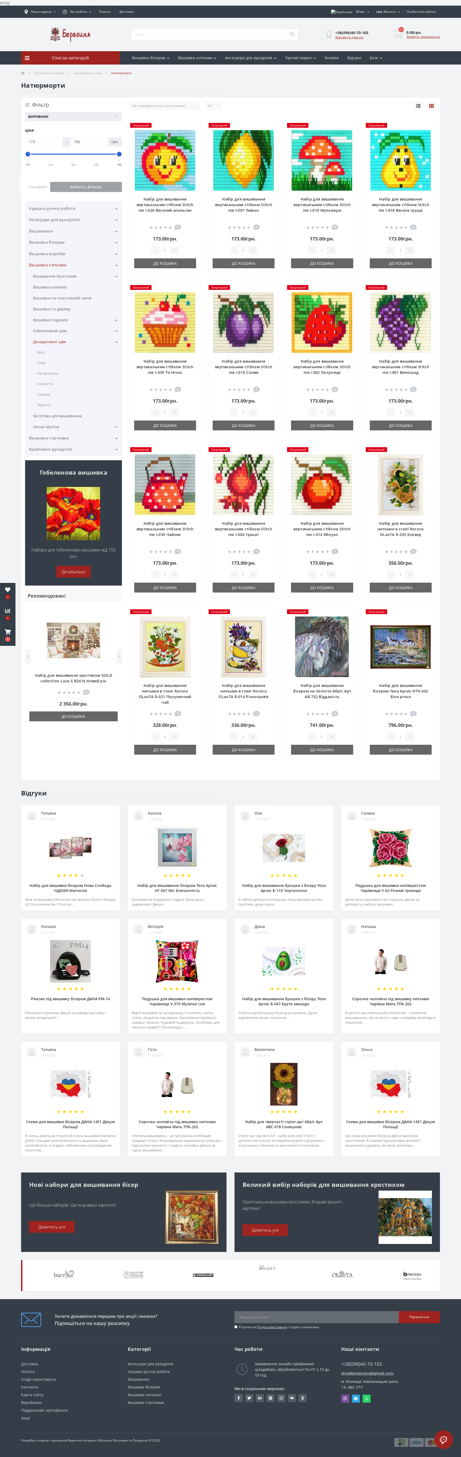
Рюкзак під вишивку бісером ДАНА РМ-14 (70, 998)
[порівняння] (113, 618)
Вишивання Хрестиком (55, 276)
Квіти (41, 352)
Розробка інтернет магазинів (44, 1440)
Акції (25, 1417)
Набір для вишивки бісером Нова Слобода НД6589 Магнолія (70, 888)
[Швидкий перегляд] (113, 626)
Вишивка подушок (50, 319)
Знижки (331, 57)
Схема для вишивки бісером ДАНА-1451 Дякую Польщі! (70, 1124)
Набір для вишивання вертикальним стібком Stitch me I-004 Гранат (243, 529)
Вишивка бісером (148, 57)
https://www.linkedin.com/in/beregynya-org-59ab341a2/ (260, 1398)
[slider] (28, 154)
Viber (345, 1399)
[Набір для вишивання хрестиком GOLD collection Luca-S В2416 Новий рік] (73, 640)
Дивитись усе (51, 1227)
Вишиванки (41, 231)
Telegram (356, 1399)
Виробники (31, 1402)
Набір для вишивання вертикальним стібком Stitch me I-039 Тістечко (165, 367)
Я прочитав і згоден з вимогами (279, 1327)
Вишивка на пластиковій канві (62, 298)
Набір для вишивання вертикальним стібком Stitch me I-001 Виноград (400, 367)
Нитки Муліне (46, 426)
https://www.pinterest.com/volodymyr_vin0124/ (271, 1398)
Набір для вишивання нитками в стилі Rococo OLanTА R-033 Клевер (400, 529)
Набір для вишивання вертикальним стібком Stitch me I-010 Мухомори (322, 205)
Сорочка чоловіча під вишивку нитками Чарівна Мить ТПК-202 (390, 1001)
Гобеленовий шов (50, 330)
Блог (374, 57)
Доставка (127, 11)
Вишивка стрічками (49, 438)
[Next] (119, 656)
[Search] (292, 34)
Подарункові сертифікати (44, 1410)
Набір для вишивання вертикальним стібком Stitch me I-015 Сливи (243, 367)
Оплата (104, 11)
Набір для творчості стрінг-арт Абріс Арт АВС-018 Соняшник (284, 1124)
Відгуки (354, 57)
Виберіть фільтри (86, 186)
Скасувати (37, 186)
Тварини (44, 404)
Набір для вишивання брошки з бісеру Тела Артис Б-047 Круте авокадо (284, 1001)
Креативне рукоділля (50, 449)
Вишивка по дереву (51, 308)
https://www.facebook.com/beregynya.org (239, 1398)
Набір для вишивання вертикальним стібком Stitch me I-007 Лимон (243, 205)
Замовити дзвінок (349, 37)
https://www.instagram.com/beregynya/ (281, 1398)
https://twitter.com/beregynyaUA (249, 1398)
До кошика (73, 716)
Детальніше (73, 572)
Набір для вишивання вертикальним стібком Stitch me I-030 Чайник (165, 529)
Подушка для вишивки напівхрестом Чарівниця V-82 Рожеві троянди (390, 888)
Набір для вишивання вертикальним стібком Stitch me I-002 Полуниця (322, 367)
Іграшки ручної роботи (52, 208)
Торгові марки (298, 57)
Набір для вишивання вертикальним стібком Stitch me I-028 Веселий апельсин (165, 205)
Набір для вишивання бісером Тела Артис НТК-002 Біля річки (400, 691)
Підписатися (419, 1317)
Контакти (29, 1387)
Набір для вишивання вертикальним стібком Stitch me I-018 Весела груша (400, 205)
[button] (7, 635)
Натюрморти (47, 373)
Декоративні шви (87, 73)
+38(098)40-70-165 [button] (361, 1364)
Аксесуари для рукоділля (248, 57)
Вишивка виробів (47, 253)
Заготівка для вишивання (57, 415)
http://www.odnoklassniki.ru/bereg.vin (303, 1398)
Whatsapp (367, 1399)
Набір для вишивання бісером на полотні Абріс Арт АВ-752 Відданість (322, 691)
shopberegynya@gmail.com (367, 1373)
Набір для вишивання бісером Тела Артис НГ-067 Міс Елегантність (177, 888)
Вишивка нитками (195, 57)
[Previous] (28, 656)
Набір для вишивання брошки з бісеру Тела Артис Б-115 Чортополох (284, 888)
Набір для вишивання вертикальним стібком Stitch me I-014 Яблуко (322, 529)
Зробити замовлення (423, 36)
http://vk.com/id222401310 (292, 1398)
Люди (41, 362)
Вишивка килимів (50, 287)
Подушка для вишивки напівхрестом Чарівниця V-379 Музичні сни (177, 1001)
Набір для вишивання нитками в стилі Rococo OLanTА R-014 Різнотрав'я (243, 691)
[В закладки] (113, 609)
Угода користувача (272, 1327)
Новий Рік (45, 383)
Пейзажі (43, 394)
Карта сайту (32, 1394)
